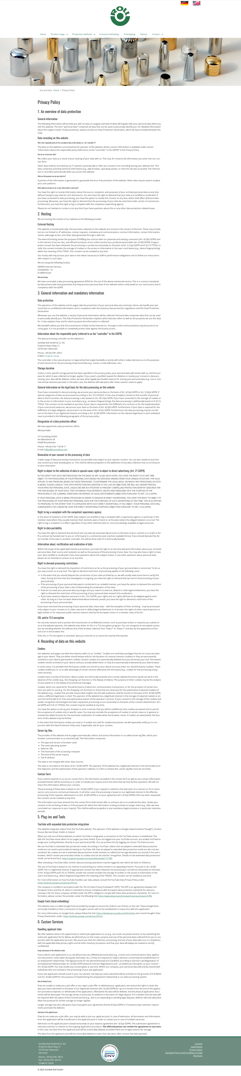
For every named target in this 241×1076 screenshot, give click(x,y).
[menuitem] (43, 34)
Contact (198, 1043)
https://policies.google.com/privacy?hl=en (57, 882)
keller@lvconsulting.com (55, 449)
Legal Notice (196, 1046)
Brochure (197, 1055)
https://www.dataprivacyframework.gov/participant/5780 (125, 896)
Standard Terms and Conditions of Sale (183, 1052)
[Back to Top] (236, 1071)
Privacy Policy (196, 1049)
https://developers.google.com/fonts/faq (115, 913)
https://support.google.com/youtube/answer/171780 (87, 858)
